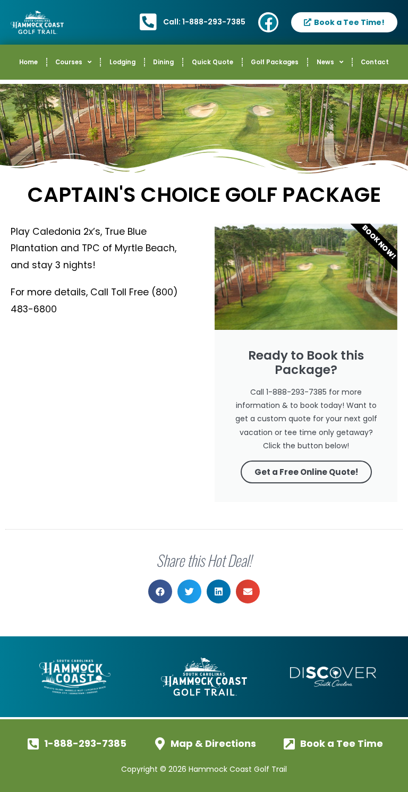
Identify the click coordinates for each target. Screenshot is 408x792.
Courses (68, 62)
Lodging (122, 62)
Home (28, 62)
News (325, 62)
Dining (163, 62)
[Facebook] (268, 22)
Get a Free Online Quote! (306, 472)
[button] (160, 591)
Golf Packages (275, 62)
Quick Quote (212, 62)
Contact (375, 62)
